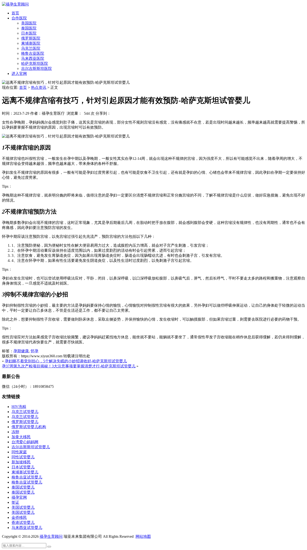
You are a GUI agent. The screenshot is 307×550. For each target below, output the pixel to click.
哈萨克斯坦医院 (34, 63)
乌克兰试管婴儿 (25, 412)
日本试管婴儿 (23, 467)
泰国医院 (28, 28)
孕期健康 (21, 351)
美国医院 (28, 23)
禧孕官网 (19, 497)
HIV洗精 (19, 407)
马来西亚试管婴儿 (27, 528)
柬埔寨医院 (30, 43)
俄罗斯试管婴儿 (25, 422)
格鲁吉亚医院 (32, 53)
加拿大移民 (21, 437)
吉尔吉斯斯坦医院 (36, 68)
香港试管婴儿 (23, 522)
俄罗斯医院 (30, 38)
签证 (15, 502)
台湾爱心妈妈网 (25, 442)
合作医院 (19, 18)
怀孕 (34, 351)
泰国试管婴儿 (23, 487)
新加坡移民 (21, 462)
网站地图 (143, 536)
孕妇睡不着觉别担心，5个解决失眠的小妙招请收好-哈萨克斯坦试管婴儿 (66, 361)
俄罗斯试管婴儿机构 (29, 427)
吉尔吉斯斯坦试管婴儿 (31, 447)
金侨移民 (19, 517)
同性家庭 (19, 452)
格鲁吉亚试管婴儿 (27, 477)
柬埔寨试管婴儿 (25, 472)
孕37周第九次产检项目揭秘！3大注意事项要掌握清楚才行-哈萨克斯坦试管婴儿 (69, 366)
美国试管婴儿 (23, 507)
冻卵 (15, 432)
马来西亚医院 (32, 58)
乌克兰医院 (30, 48)
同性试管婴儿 (23, 457)
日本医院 (28, 33)
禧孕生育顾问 (51, 536)
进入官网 (19, 74)
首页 (15, 13)
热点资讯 (38, 87)
